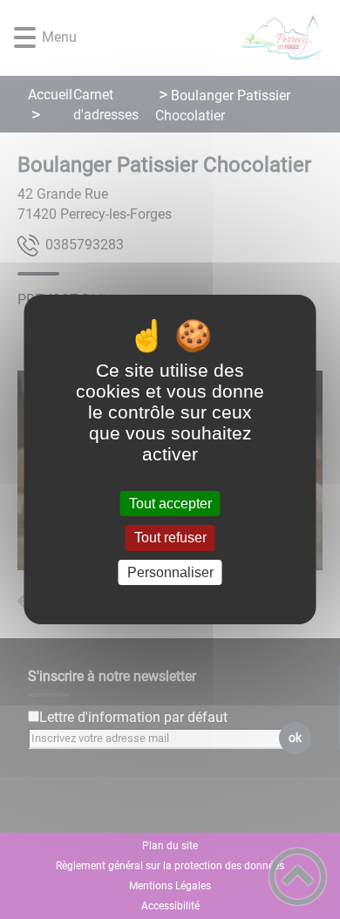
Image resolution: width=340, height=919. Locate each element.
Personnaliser (170, 572)
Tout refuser (170, 538)
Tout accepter (170, 503)
